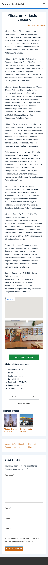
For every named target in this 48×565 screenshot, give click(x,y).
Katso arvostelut (24, 403)
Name (7, 508)
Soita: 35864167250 (24, 357)
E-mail (7, 518)
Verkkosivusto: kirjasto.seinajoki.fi (24, 397)
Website (8, 528)
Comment (9, 475)
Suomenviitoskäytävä (13, 4)
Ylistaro (41, 25)
